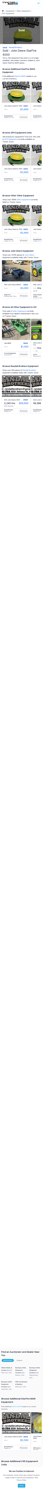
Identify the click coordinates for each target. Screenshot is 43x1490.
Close (22, 1485)
